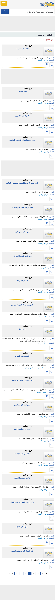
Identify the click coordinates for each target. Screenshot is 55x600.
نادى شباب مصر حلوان (22, 232)
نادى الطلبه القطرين (22, 116)
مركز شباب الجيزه (22, 527)
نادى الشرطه (22, 91)
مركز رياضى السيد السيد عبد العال (22, 502)
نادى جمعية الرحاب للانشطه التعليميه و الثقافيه (22, 183)
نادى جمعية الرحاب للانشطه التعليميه (22, 140)
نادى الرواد (22, 329)
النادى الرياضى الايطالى (22, 478)
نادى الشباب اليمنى (22, 49)
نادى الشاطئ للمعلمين (22, 405)
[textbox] (32, 11)
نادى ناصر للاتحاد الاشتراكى (22, 256)
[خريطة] (47, 65)
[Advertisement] (27, 592)
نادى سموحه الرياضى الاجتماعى (22, 305)
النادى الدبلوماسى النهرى (22, 429)
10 (8, 573)
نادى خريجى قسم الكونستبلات (22, 207)
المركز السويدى (22, 280)
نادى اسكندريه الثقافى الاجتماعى (22, 380)
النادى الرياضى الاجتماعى (22, 454)
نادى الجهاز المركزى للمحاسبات (22, 551)
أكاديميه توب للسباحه (22, 356)
